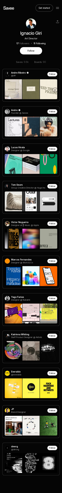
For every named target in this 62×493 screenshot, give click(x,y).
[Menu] (57, 8)
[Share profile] (57, 21)
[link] (31, 85)
